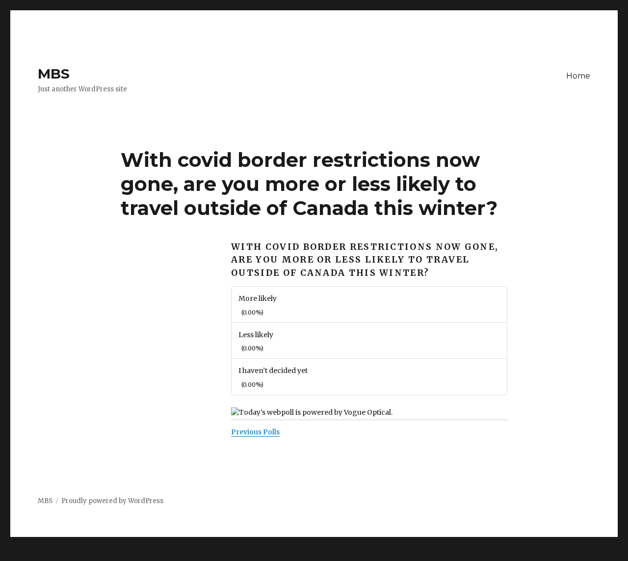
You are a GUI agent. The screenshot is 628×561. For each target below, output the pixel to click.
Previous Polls (255, 431)
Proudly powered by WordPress (112, 501)
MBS (54, 73)
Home (578, 75)
